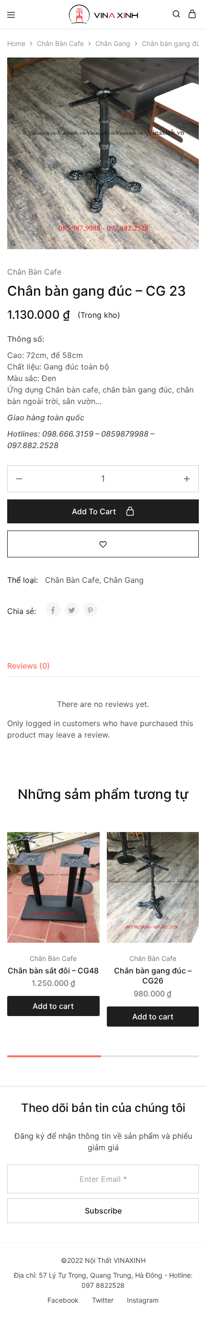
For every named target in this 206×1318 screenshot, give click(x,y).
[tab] (31, 665)
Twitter (103, 1300)
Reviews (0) (28, 666)
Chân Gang (112, 43)
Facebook (63, 1300)
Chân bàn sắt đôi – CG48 (53, 970)
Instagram (143, 1300)
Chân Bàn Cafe (60, 43)
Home (16, 43)
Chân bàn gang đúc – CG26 (153, 975)
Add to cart (95, 511)
